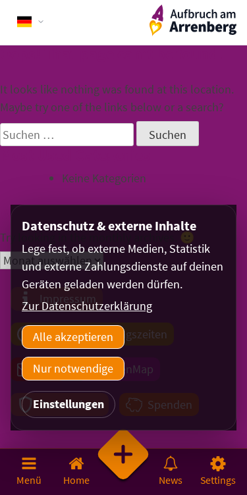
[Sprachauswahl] (31, 21)
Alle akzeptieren (73, 336)
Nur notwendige (73, 368)
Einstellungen (68, 403)
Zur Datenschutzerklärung (87, 305)
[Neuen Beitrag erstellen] (123, 471)
